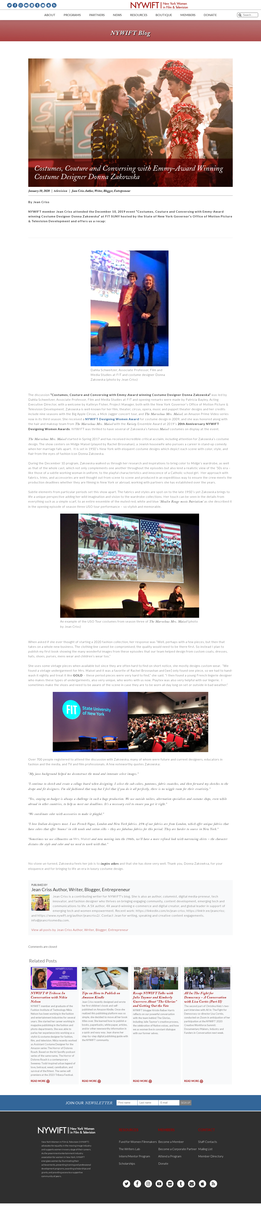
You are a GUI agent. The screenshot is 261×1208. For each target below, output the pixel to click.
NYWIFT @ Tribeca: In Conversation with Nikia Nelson (49, 998)
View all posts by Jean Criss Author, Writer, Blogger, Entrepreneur (79, 930)
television (60, 191)
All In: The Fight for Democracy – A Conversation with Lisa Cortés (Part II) (205, 998)
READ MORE (38, 1080)
